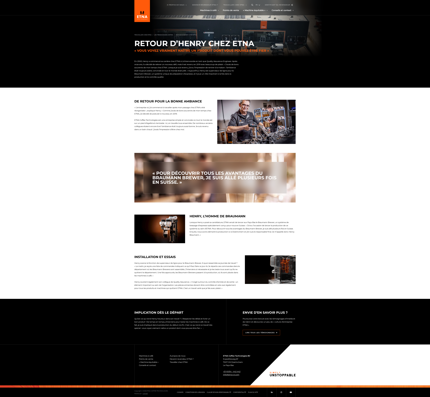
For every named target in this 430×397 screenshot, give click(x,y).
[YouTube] (291, 392)
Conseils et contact (147, 365)
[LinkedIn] (271, 392)
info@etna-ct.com (231, 375)
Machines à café (146, 356)
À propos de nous (177, 356)
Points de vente (146, 359)
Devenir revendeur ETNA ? (182, 359)
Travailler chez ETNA (179, 362)
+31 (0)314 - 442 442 (231, 372)
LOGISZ (145, 393)
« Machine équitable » (148, 362)
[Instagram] (281, 392)
